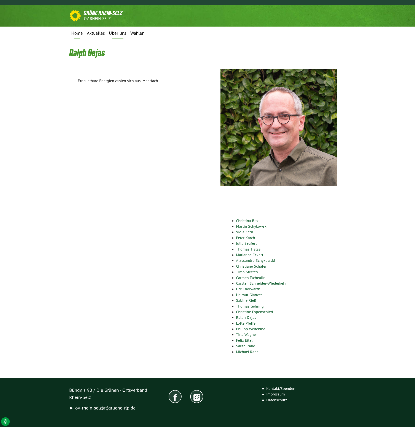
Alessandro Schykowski (255, 260)
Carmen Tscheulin (250, 277)
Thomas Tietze (248, 249)
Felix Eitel (244, 340)
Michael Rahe (247, 351)
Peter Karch (245, 237)
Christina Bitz (247, 220)
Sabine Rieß (246, 300)
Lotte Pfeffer (246, 323)
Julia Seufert (246, 243)
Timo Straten (247, 272)
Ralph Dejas (246, 317)
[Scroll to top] (405, 417)
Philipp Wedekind (250, 329)
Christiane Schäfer (251, 266)
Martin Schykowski (252, 226)
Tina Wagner (246, 334)
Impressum (275, 394)
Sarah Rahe (245, 346)
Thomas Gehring (250, 306)
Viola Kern (244, 232)
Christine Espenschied (254, 312)
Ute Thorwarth (248, 289)
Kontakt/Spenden (280, 388)
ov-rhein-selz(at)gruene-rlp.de (105, 408)
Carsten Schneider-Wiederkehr (261, 283)
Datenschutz (276, 400)
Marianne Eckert (249, 254)
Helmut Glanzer (249, 294)
